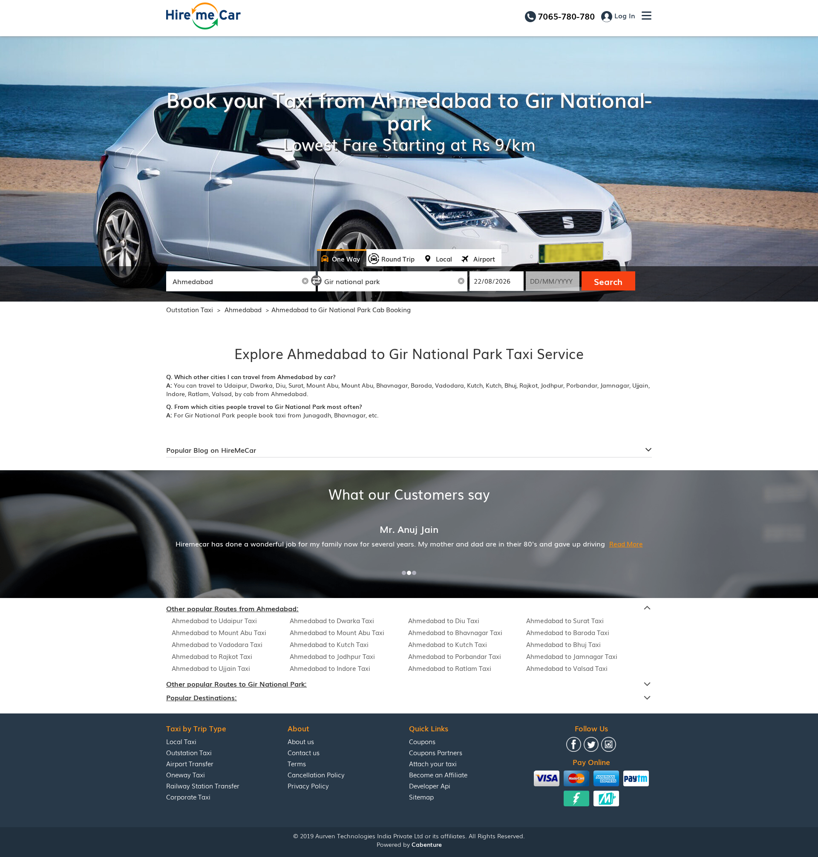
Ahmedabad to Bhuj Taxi (563, 644)
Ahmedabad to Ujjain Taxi (211, 668)
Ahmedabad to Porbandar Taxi (454, 656)
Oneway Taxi (185, 774)
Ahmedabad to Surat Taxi (565, 620)
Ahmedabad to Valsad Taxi (567, 668)
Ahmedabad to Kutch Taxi (329, 644)
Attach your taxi (433, 763)
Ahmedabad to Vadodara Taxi (217, 644)
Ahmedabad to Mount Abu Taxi (219, 632)
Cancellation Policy (316, 774)
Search (608, 281)
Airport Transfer (189, 763)
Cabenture (427, 844)
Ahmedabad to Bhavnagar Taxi (455, 632)
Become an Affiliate (438, 774)
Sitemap (421, 796)
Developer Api (429, 785)
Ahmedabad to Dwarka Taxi (332, 620)
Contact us (304, 752)
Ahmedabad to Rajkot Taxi (212, 656)
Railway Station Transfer (202, 785)
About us (301, 741)
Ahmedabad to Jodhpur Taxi (332, 656)
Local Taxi (181, 741)
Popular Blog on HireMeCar (211, 450)
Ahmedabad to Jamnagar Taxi (571, 656)
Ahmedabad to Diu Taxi (443, 620)
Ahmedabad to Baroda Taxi (567, 632)
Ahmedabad (244, 309)
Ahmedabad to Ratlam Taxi (449, 668)
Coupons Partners (435, 752)
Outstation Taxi (189, 309)
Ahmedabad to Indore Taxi (330, 668)
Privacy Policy (308, 785)
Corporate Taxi (188, 796)
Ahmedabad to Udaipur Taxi (214, 620)
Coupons (422, 741)
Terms (297, 763)
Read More (626, 543)
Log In (623, 15)
